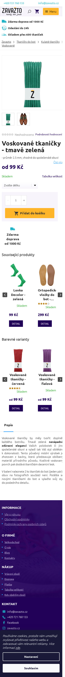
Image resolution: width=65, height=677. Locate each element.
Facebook (13, 622)
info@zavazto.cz (17, 611)
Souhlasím (31, 668)
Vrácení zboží (12, 573)
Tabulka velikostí (52, 176)
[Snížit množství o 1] (8, 200)
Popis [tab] (8, 425)
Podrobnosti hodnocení (48, 134)
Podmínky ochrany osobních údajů (25, 524)
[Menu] (51, 11)
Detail (16, 323)
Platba (8, 584)
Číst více (58, 162)
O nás (8, 547)
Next (60, 295)
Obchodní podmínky (17, 519)
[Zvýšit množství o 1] (24, 200)
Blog (7, 552)
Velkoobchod (12, 542)
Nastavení (31, 656)
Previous (5, 295)
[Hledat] (29, 11)
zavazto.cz (13, 628)
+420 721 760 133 (17, 617)
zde (18, 648)
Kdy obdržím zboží (15, 594)
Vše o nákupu (13, 514)
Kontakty (10, 557)
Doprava (9, 579)
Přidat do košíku (32, 213)
